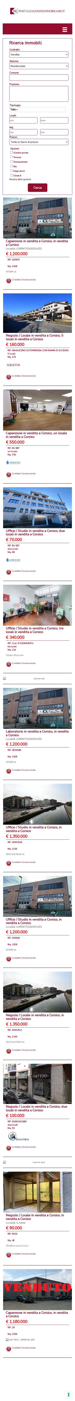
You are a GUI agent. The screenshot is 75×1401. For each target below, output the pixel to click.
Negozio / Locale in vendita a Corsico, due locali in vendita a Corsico (36, 1108)
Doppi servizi (19, 171)
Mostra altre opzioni (20, 179)
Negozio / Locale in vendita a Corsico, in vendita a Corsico (35, 1017)
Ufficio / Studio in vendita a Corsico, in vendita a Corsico (34, 829)
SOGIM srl (11, 271)
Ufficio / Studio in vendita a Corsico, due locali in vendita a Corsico (35, 533)
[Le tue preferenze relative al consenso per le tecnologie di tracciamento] (68, 1394)
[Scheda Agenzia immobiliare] (13, 364)
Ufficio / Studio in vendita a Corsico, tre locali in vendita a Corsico (35, 630)
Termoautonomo (20, 162)
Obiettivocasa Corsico (17, 1245)
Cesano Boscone (14, 655)
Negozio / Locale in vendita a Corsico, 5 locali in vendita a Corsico (34, 337)
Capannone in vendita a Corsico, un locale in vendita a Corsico (36, 435)
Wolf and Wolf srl (15, 854)
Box (15, 167)
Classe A (17, 176)
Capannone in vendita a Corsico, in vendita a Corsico (37, 1314)
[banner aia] (37, 678)
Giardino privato (20, 153)
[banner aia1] (37, 1162)
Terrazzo (17, 157)
